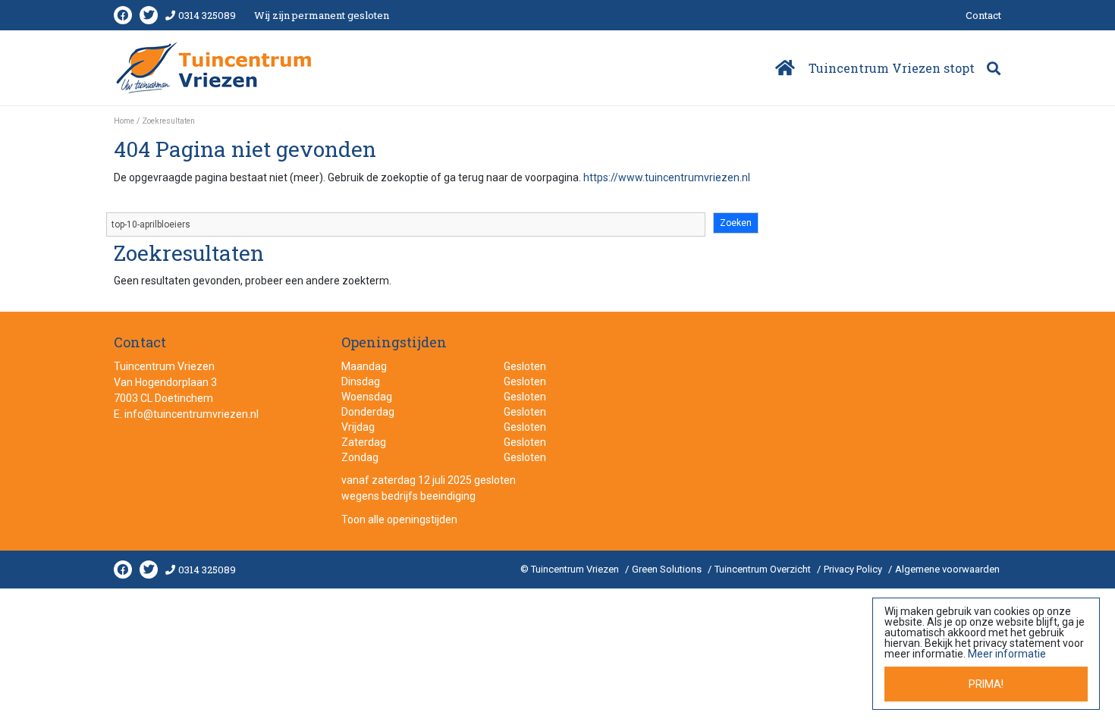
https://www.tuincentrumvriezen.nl (666, 177)
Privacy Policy (853, 569)
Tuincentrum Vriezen (164, 366)
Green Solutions (667, 569)
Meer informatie (1007, 654)
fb (123, 15)
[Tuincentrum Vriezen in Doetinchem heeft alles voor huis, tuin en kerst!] (215, 67)
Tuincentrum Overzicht (763, 569)
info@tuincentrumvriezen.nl (191, 414)
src (993, 68)
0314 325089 (207, 15)
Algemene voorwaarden (947, 569)
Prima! (986, 684)
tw (149, 15)
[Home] (783, 68)
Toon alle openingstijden (399, 519)
